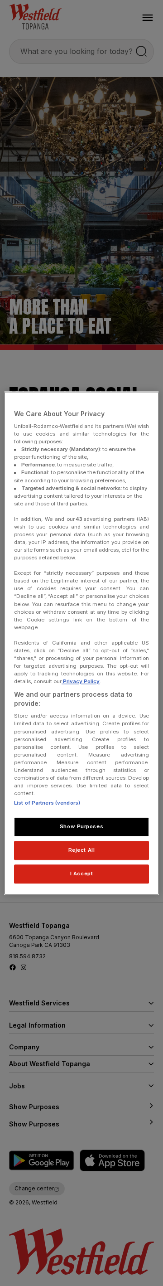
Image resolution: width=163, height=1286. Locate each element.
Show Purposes (81, 826)
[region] (81, 643)
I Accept (81, 873)
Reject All (81, 850)
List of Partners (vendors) (47, 803)
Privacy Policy (81, 681)
